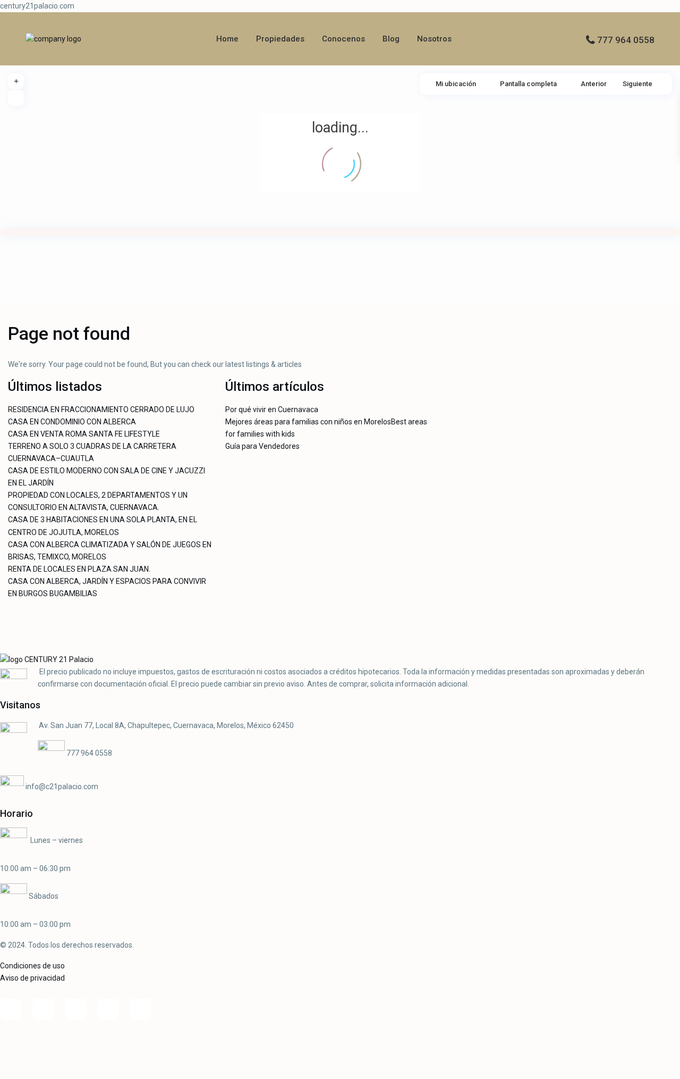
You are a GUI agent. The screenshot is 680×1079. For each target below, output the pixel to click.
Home (227, 39)
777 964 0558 (625, 40)
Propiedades (280, 39)
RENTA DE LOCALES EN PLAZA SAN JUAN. (79, 569)
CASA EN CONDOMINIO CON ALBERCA (72, 421)
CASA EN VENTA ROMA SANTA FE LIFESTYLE (84, 434)
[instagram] (140, 1009)
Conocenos (343, 39)
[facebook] (11, 1009)
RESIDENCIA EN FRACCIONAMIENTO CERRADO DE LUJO (101, 409)
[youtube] (108, 1009)
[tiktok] (76, 1009)
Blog (391, 39)
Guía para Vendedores (262, 446)
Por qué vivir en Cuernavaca (271, 409)
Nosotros (434, 39)
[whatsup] (43, 1009)
